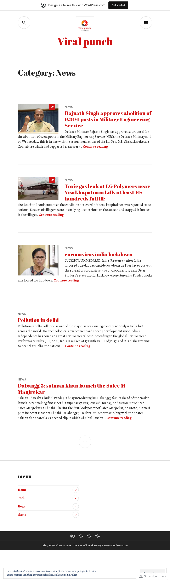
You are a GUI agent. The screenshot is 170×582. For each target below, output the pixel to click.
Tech (21, 498)
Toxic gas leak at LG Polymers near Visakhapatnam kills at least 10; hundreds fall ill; (107, 192)
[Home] (72, 536)
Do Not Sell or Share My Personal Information (100, 545)
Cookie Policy (69, 574)
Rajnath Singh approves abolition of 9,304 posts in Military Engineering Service (108, 119)
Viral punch (85, 41)
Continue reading (95, 146)
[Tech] (81, 536)
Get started (118, 5)
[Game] (97, 536)
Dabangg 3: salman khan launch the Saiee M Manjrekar (71, 388)
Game (22, 514)
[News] (89, 536)
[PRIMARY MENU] (146, 22)
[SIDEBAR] (85, 442)
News (69, 107)
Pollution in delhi (38, 319)
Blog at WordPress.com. (57, 545)
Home (22, 490)
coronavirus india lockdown (98, 254)
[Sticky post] (38, 119)
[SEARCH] (24, 22)
